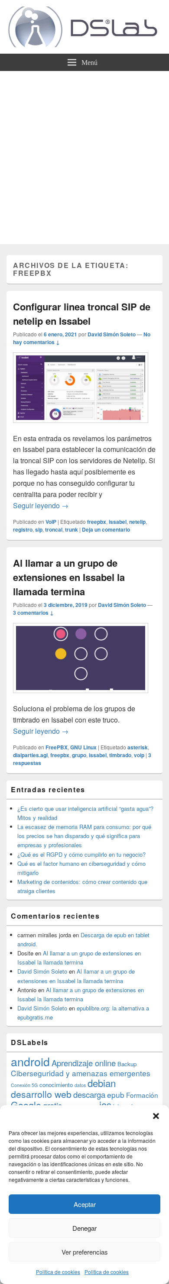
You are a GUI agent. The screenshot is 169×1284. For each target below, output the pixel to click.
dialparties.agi (30, 755)
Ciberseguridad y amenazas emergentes (80, 1073)
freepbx (96, 522)
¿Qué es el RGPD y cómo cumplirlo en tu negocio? (81, 854)
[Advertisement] (84, 159)
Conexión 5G (24, 1085)
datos (80, 1085)
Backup (126, 1064)
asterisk (137, 747)
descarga (89, 1094)
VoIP (51, 522)
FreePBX (57, 747)
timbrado (120, 755)
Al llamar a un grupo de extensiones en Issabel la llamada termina (69, 577)
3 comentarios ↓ (33, 612)
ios (105, 1104)
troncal (53, 529)
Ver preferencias (85, 1251)
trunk (71, 529)
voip (139, 755)
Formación (142, 1095)
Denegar (84, 1227)
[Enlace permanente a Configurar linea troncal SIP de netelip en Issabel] (80, 427)
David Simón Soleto (112, 334)
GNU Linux (83, 747)
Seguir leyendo (40, 505)
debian (102, 1083)
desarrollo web (41, 1093)
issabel (118, 522)
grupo (79, 755)
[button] (156, 1116)
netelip (137, 522)
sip (38, 529)
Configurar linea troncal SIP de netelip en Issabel (81, 314)
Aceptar (85, 1204)
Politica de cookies (58, 1271)
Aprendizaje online (84, 1062)
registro (22, 529)
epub (115, 1094)
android (30, 1061)
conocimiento (56, 1085)
